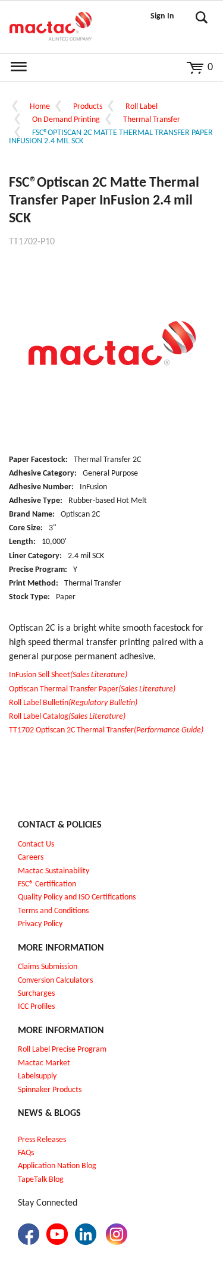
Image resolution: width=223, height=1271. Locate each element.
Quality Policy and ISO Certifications (77, 897)
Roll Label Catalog (67, 716)
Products (87, 106)
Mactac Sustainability (53, 871)
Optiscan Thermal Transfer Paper (92, 689)
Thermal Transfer (151, 119)
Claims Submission (47, 966)
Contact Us (36, 844)
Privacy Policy (40, 924)
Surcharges (36, 993)
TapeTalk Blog (41, 1179)
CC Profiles (37, 1006)
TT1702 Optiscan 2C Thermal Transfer (106, 730)
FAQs (26, 1153)
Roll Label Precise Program (62, 1049)
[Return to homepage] (50, 27)
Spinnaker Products (49, 1090)
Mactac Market (44, 1063)
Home (40, 106)
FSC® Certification (47, 884)
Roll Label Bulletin (73, 703)
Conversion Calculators (55, 980)
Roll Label (141, 106)
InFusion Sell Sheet (68, 675)
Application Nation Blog (57, 1166)
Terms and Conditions (53, 911)
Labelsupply (37, 1076)
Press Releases (42, 1139)
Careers (30, 857)
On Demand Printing (66, 119)
